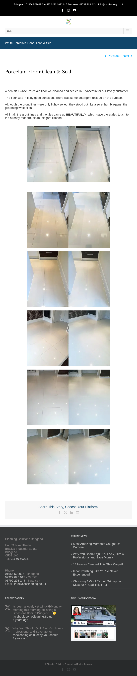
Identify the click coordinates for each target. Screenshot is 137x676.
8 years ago (20, 638)
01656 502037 (33, 4)
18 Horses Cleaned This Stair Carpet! (98, 564)
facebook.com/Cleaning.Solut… (34, 616)
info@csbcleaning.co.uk (110, 4)
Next (126, 55)
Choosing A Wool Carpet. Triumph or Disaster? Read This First (97, 583)
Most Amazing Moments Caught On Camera (96, 545)
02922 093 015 (59, 4)
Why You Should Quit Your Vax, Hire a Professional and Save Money (98, 556)
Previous (113, 55)
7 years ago (20, 620)
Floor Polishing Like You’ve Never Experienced (95, 573)
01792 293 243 (88, 4)
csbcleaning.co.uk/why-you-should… (37, 635)
